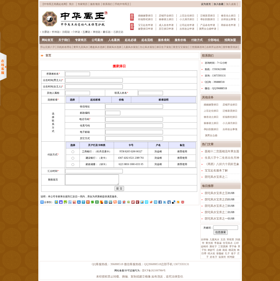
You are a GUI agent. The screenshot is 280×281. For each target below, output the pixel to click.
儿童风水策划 (130, 47)
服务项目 (95, 4)
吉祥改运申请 (187, 28)
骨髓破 (220, 253)
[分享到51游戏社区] (182, 202)
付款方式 (197, 40)
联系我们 (108, 4)
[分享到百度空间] (65, 202)
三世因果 (222, 246)
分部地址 (213, 40)
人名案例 (114, 40)
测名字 (213, 246)
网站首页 (47, 40)
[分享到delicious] (173, 202)
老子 (233, 253)
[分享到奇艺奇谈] (128, 202)
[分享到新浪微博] (74, 202)
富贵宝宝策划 (180, 47)
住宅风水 (227, 243)
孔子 (227, 253)
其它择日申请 (166, 28)
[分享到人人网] (78, 202)
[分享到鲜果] (151, 202)
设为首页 (206, 4)
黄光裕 (209, 243)
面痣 (224, 250)
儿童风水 (214, 239)
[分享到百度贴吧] (69, 202)
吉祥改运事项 (228, 19)
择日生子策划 (163, 47)
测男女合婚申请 (207, 28)
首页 (48, 55)
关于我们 (64, 40)
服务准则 (164, 40)
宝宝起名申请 (145, 25)
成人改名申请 (166, 25)
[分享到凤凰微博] (133, 202)
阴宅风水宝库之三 (216, 205)
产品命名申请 (207, 25)
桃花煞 (232, 250)
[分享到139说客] (178, 202)
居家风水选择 (114, 47)
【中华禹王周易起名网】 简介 (57, 4)
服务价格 (180, 40)
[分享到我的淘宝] (115, 202)
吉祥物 (204, 239)
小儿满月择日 (187, 19)
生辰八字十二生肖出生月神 (222, 157)
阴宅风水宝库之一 (216, 218)
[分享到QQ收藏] (110, 202)
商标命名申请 (228, 25)
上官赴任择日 (187, 15)
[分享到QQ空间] (56, 202)
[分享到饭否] (146, 202)
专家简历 (83, 4)
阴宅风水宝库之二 (216, 176)
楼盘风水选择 (97, 47)
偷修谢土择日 (166, 19)
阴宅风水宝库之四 (216, 199)
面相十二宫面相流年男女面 (222, 151)
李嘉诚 (218, 243)
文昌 (222, 239)
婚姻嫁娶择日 (145, 15)
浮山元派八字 (47, 47)
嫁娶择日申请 (145, 28)
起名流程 (147, 40)
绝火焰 (211, 253)
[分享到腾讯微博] (83, 202)
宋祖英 (230, 239)
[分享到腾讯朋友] (92, 202)
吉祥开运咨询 (213, 47)
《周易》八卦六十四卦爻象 (222, 164)
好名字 (213, 257)
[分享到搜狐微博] (101, 202)
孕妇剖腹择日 (207, 19)
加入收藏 (218, 4)
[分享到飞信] (142, 202)
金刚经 (204, 246)
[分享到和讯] (137, 202)
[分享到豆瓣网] (96, 202)
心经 (236, 243)
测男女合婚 (211, 135)
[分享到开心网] (87, 202)
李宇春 (233, 246)
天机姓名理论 (64, 47)
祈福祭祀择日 (145, 19)
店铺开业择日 (166, 15)
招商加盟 (230, 40)
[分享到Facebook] (160, 202)
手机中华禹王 (122, 4)
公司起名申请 (187, 25)
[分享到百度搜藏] (60, 202)
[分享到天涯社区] (155, 202)
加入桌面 (231, 4)
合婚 (218, 250)
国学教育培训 (230, 47)
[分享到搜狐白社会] (119, 202)
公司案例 (97, 40)
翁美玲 (222, 257)
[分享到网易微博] (124, 202)
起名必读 (130, 40)
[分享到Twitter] (164, 202)
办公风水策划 (147, 47)
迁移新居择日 (207, 15)
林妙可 (211, 250)
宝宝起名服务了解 (216, 170)
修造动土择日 (228, 15)
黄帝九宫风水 (80, 47)
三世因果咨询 (197, 47)
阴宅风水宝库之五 (216, 193)
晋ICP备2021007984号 (154, 270)
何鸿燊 (230, 257)
